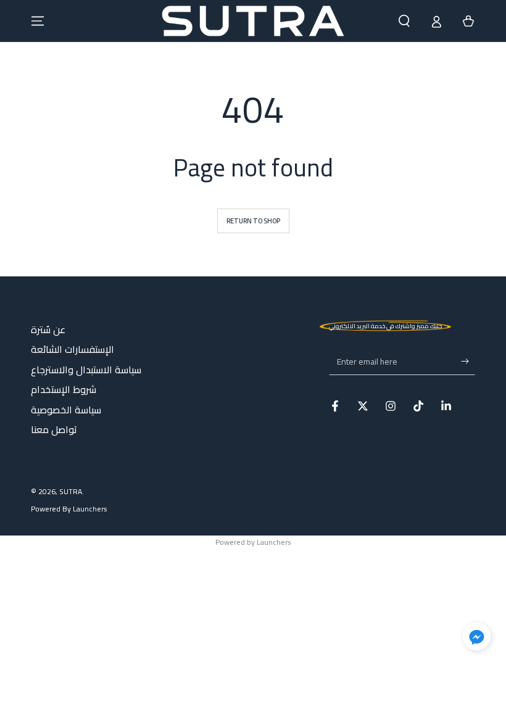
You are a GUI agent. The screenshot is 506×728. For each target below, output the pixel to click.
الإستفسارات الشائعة (72, 349)
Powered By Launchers (69, 509)
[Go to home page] (253, 21)
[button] (404, 21)
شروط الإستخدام (63, 389)
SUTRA (70, 491)
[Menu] (38, 21)
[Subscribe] (468, 360)
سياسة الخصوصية (66, 409)
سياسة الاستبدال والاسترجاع (86, 369)
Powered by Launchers (253, 542)
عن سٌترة (48, 329)
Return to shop (253, 221)
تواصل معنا (54, 429)
